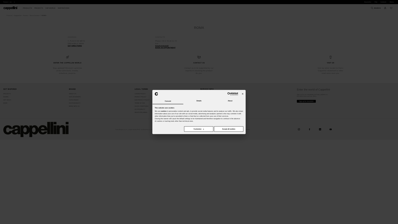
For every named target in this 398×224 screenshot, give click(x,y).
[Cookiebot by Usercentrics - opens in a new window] (229, 93)
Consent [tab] (168, 101)
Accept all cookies (228, 129)
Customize (197, 129)
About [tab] (230, 101)
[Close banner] (242, 94)
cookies (164, 111)
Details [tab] (199, 101)
